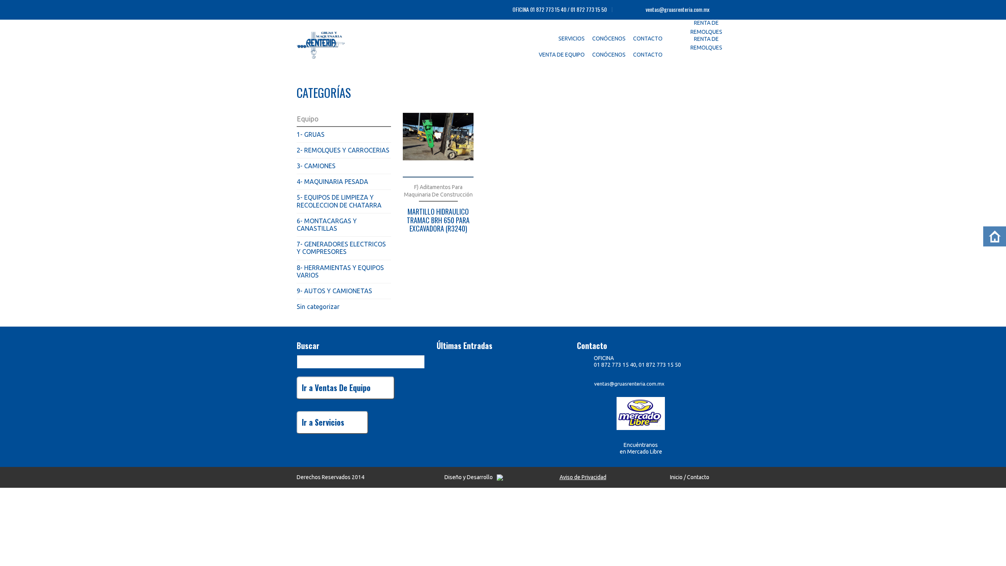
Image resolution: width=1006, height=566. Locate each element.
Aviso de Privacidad (583, 477)
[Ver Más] (438, 145)
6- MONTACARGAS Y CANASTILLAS (327, 224)
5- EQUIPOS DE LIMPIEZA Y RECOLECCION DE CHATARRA (339, 201)
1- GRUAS (311, 134)
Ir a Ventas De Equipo (336, 387)
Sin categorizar (318, 306)
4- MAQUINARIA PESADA (332, 181)
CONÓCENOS (609, 38)
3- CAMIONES (316, 165)
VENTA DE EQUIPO (562, 54)
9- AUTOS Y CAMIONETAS (334, 290)
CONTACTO (648, 38)
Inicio (676, 477)
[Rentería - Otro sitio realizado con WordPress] (338, 43)
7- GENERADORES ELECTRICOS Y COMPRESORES (341, 248)
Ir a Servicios (323, 422)
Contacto (698, 477)
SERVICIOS (571, 38)
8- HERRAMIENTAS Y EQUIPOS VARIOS (340, 271)
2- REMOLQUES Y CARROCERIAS (343, 150)
